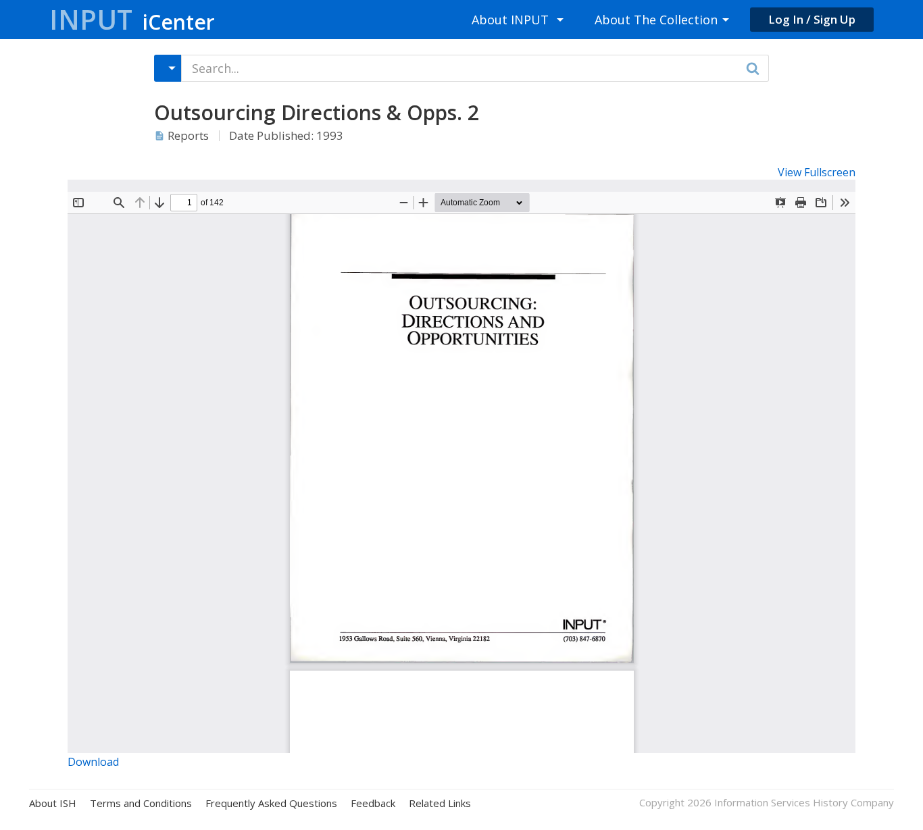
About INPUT (510, 19)
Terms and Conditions (141, 803)
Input (132, 19)
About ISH (52, 803)
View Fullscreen (816, 172)
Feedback (373, 803)
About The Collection (656, 19)
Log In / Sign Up (811, 19)
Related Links (440, 803)
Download (93, 761)
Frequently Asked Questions (271, 803)
